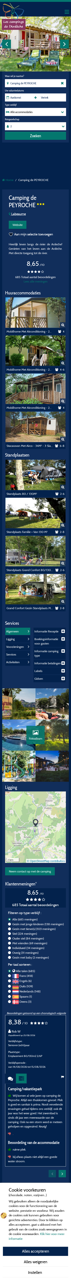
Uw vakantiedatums (14, 90)
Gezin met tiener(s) (34, 929)
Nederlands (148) (29, 991)
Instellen (35, 1272)
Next (64, 44)
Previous (6, 44)
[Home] (13, 10)
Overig (25, 953)
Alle (25, 919)
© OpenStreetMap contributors (46, 861)
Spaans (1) (25, 996)
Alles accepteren (35, 1251)
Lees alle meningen (36, 281)
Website (18, 225)
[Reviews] (10, 1079)
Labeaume (18, 214)
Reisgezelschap (12, 119)
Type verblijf (11, 104)
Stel (24, 933)
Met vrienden (29, 943)
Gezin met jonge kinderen (38, 924)
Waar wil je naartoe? (14, 76)
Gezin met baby (30, 957)
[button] (35, 823)
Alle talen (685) (25, 971)
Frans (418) (26, 976)
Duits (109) (26, 986)
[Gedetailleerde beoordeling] (21, 1079)
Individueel (28, 948)
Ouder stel (28, 938)
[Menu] (66, 12)
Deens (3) (25, 1001)
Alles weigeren (35, 1261)
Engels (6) (25, 981)
